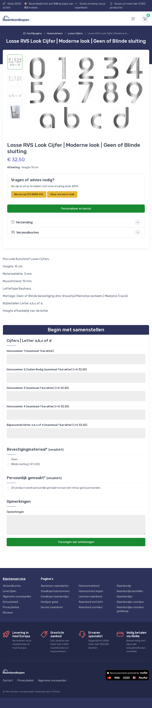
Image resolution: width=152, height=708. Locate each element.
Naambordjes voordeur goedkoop (130, 609)
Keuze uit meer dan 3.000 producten (128, 5)
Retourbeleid (10, 602)
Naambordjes (125, 596)
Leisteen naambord (90, 596)
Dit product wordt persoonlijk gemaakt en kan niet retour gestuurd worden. (56, 487)
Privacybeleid (11, 607)
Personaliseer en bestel (76, 208)
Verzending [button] (24, 222)
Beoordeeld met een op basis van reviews (48, 5)
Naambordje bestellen (130, 591)
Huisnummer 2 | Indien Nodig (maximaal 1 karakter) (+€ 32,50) (47, 369)
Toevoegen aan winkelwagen (76, 542)
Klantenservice (14, 579)
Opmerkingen (15, 511)
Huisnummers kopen (91, 591)
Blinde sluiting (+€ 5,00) (25, 464)
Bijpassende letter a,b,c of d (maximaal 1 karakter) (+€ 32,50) (47, 425)
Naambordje (124, 585)
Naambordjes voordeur (130, 602)
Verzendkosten (12, 585)
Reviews (8, 612)
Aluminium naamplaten (55, 585)
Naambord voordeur (91, 607)
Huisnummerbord (89, 585)
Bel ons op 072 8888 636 (28, 194)
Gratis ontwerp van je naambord (90, 5)
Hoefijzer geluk (49, 602)
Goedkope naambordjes (55, 596)
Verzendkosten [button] (27, 232)
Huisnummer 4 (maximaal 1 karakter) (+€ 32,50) (38, 406)
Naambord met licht (91, 602)
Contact (8, 680)
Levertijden (9, 591)
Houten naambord (51, 607)
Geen (14, 459)
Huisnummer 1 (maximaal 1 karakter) (30, 351)
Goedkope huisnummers (55, 591)
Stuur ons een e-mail (62, 194)
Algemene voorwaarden (17, 596)
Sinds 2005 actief (12, 5)
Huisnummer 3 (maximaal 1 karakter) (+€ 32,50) (38, 388)
